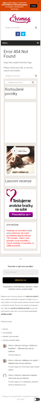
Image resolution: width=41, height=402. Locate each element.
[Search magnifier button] (36, 27)
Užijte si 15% (7, 2)
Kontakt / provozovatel (10, 336)
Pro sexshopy (7, 333)
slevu (14, 2)
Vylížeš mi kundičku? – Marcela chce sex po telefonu (22, 348)
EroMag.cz (5, 396)
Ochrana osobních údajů (11, 340)
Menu (5, 43)
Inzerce (5, 329)
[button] (37, 399)
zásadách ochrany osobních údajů (20, 289)
